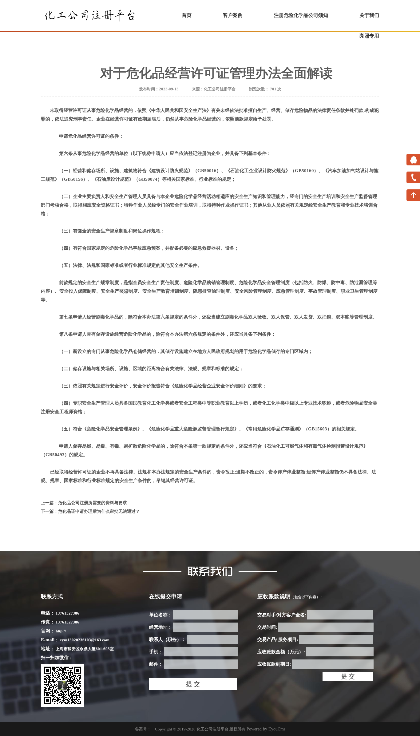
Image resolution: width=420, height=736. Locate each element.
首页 (187, 15)
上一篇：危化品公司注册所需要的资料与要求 (84, 503)
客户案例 (233, 15)
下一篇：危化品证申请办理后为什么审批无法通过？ (90, 511)
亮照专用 (369, 35)
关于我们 (369, 15)
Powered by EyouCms (265, 729)
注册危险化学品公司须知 (301, 15)
